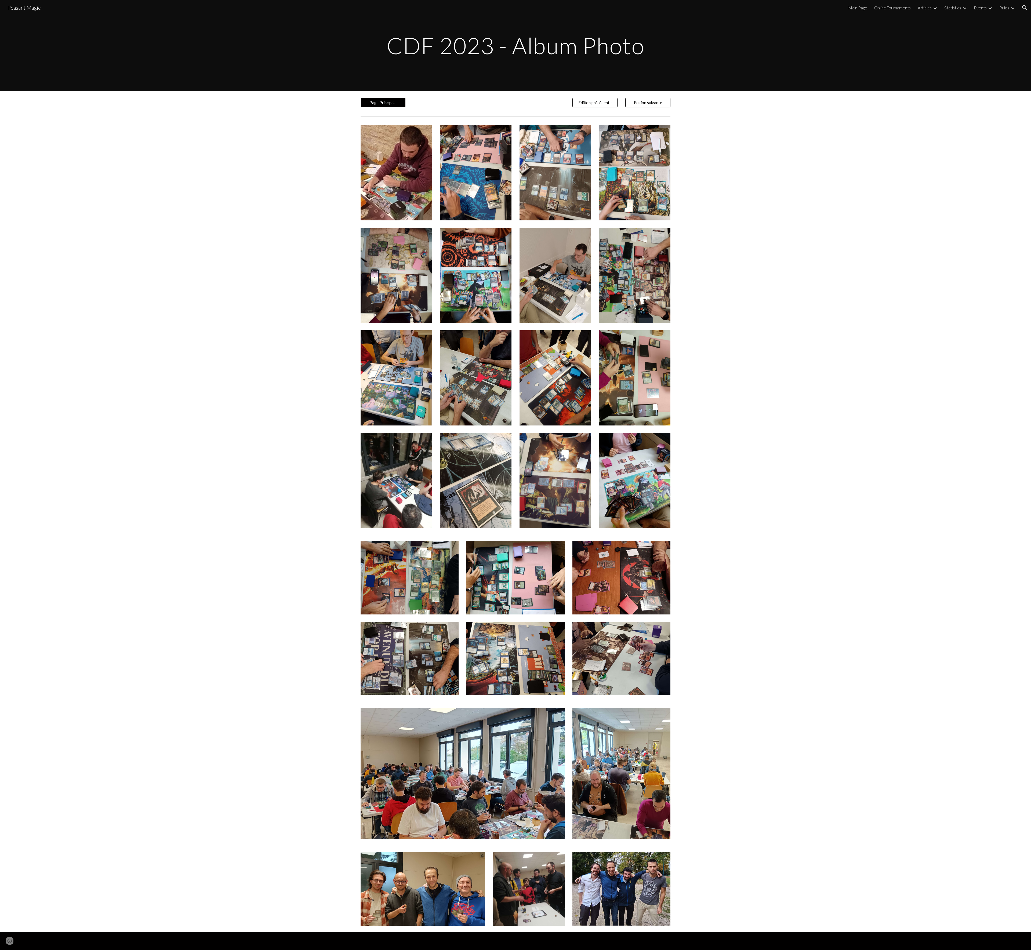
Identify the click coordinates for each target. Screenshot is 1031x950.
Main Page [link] (857, 7)
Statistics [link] (952, 7)
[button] (1024, 7)
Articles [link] (925, 7)
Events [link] (980, 7)
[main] (515, 45)
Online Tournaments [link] (892, 7)
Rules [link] (1004, 7)
